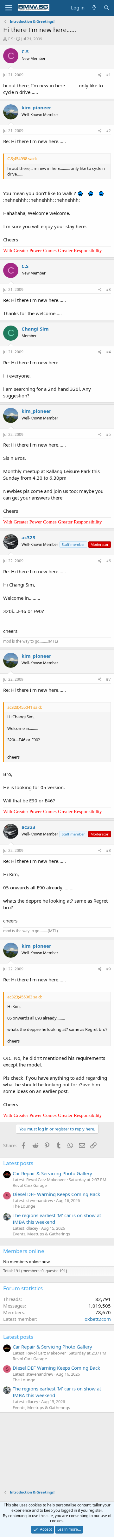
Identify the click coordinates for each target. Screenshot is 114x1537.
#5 (108, 434)
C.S (10, 39)
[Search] (106, 8)
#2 (108, 130)
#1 (108, 75)
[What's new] (94, 8)
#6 (108, 560)
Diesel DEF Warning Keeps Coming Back (56, 1194)
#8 (108, 850)
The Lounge (24, 1206)
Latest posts (18, 1163)
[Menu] (8, 8)
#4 (108, 352)
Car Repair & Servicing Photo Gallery (52, 1173)
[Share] (100, 75)
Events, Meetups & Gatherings (41, 1234)
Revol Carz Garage (30, 1185)
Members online (23, 1251)
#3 (108, 289)
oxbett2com (98, 1319)
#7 (108, 679)
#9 (108, 969)
